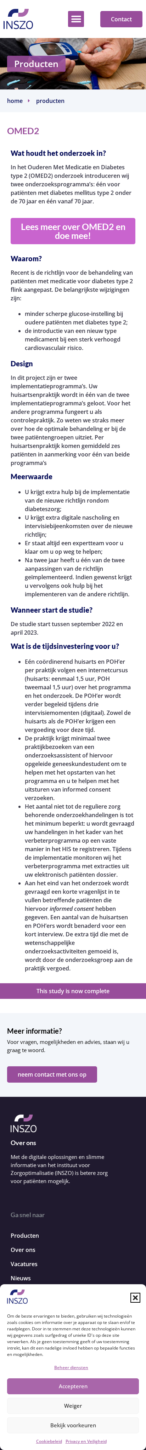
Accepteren (73, 1386)
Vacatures (24, 1264)
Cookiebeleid (49, 1441)
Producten (36, 64)
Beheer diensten (71, 1367)
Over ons (23, 1249)
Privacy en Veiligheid (86, 1441)
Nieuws (21, 1278)
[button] (135, 1297)
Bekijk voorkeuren (73, 1425)
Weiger (73, 1405)
